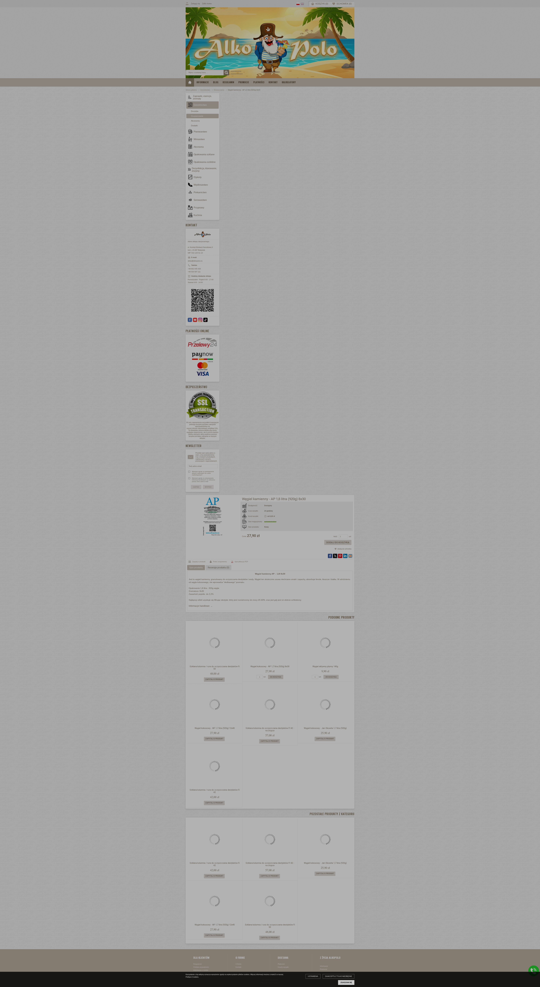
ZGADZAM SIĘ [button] (346, 982)
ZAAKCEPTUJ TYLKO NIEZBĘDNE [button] (338, 976)
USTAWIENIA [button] (313, 976)
